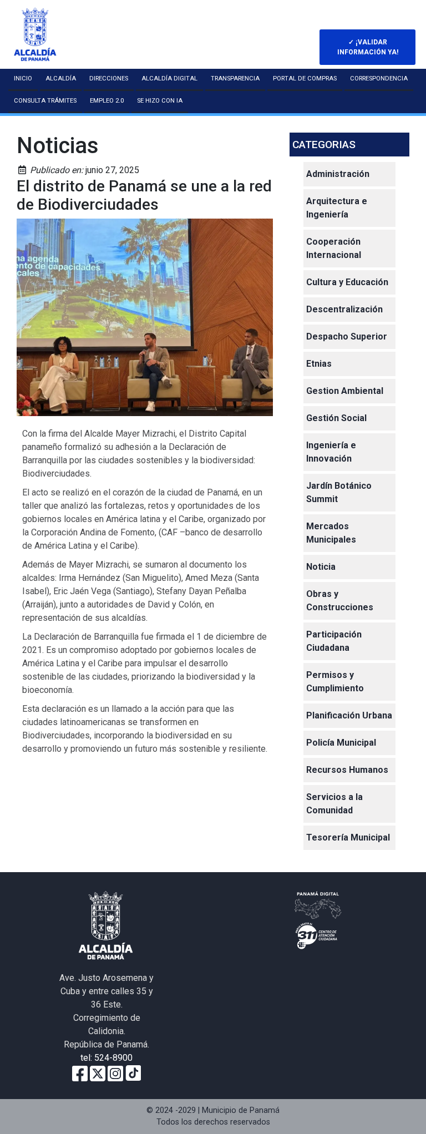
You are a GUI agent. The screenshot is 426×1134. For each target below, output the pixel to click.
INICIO (23, 78)
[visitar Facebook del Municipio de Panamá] (80, 1072)
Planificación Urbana (349, 715)
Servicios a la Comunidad (334, 804)
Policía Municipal (341, 742)
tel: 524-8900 (106, 1057)
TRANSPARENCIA (235, 78)
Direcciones (108, 78)
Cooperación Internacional (333, 248)
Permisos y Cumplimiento (335, 681)
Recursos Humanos (347, 770)
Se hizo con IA (159, 100)
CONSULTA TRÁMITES (45, 100)
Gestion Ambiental (344, 391)
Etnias (319, 363)
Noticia (321, 566)
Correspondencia (379, 78)
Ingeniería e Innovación (331, 452)
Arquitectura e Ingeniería (336, 208)
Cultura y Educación (347, 282)
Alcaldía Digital (169, 78)
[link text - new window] (115, 1072)
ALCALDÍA (60, 78)
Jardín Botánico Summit (339, 492)
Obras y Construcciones (339, 600)
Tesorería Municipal (348, 837)
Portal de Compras (305, 78)
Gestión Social (336, 418)
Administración (337, 174)
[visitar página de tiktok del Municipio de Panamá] (133, 1072)
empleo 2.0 (107, 100)
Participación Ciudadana (334, 641)
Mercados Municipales (331, 533)
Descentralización (344, 309)
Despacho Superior (346, 336)
